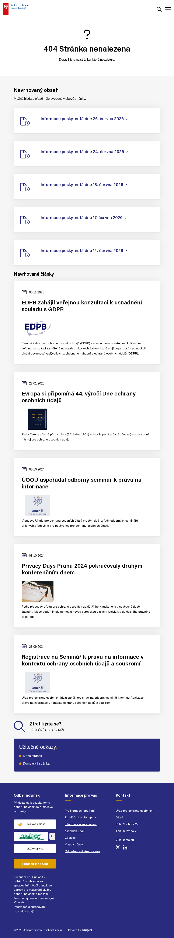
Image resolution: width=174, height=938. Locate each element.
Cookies (70, 837)
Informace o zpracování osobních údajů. (30, 909)
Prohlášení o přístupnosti (81, 817)
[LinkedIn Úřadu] (125, 847)
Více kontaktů (125, 839)
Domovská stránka (36, 763)
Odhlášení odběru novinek (82, 851)
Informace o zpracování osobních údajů (81, 827)
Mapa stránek (32, 756)
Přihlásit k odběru (35, 864)
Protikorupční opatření (80, 810)
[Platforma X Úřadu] (118, 847)
